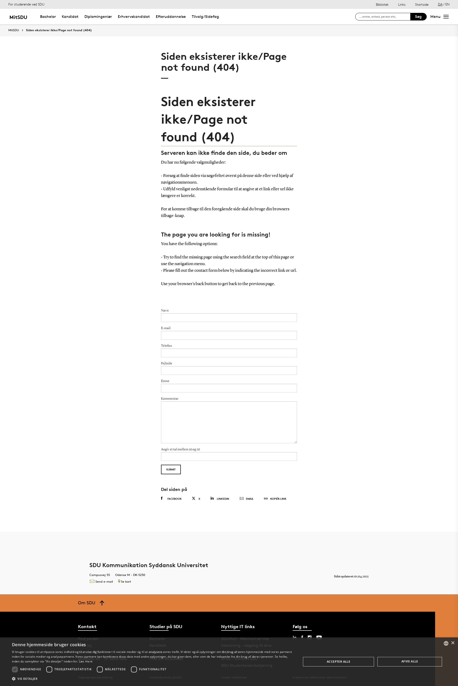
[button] (152, 679)
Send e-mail (104, 581)
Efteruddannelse (171, 16)
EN (447, 4)
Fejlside (166, 363)
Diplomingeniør (98, 16)
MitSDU (13, 30)
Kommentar (169, 398)
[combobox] (446, 643)
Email (250, 498)
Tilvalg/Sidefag (205, 16)
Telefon (166, 346)
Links (402, 4)
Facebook (174, 498)
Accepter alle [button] (338, 662)
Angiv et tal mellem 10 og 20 (180, 449)
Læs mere (86, 661)
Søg (418, 16)
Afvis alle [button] (409, 661)
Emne (165, 381)
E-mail (166, 328)
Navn (165, 310)
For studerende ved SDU (26, 4)
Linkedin (223, 498)
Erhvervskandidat (134, 16)
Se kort (126, 581)
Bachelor (48, 16)
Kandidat (70, 16)
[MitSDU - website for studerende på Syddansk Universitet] (18, 16)
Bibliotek (382, 4)
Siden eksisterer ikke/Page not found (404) (59, 30)
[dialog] (229, 661)
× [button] (452, 643)
